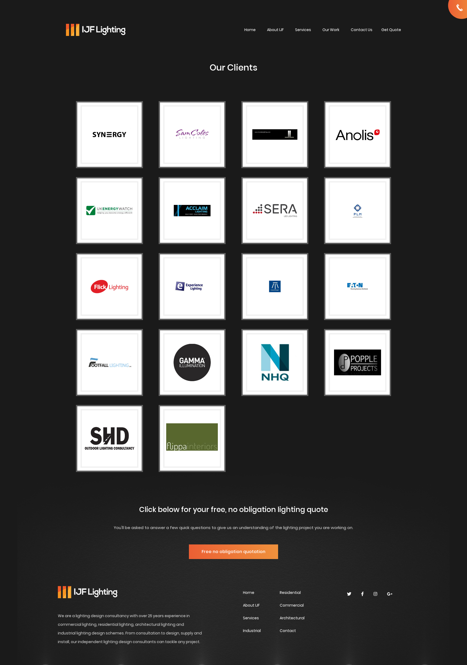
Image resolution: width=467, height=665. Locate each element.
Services (303, 29)
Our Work (330, 29)
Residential (290, 592)
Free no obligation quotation (233, 551)
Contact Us (361, 29)
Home (250, 29)
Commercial (292, 605)
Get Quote (391, 29)
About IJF (275, 29)
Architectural (292, 618)
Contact (288, 630)
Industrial (252, 630)
